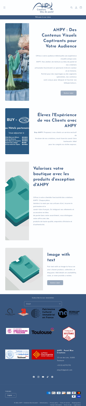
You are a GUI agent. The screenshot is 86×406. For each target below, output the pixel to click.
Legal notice (77, 404)
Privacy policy (54, 402)
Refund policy (44, 402)
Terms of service (65, 402)
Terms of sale (68, 404)
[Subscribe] (59, 303)
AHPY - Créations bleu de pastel (28, 402)
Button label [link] (68, 93)
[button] (4, 7)
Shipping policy (76, 402)
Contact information (56, 404)
